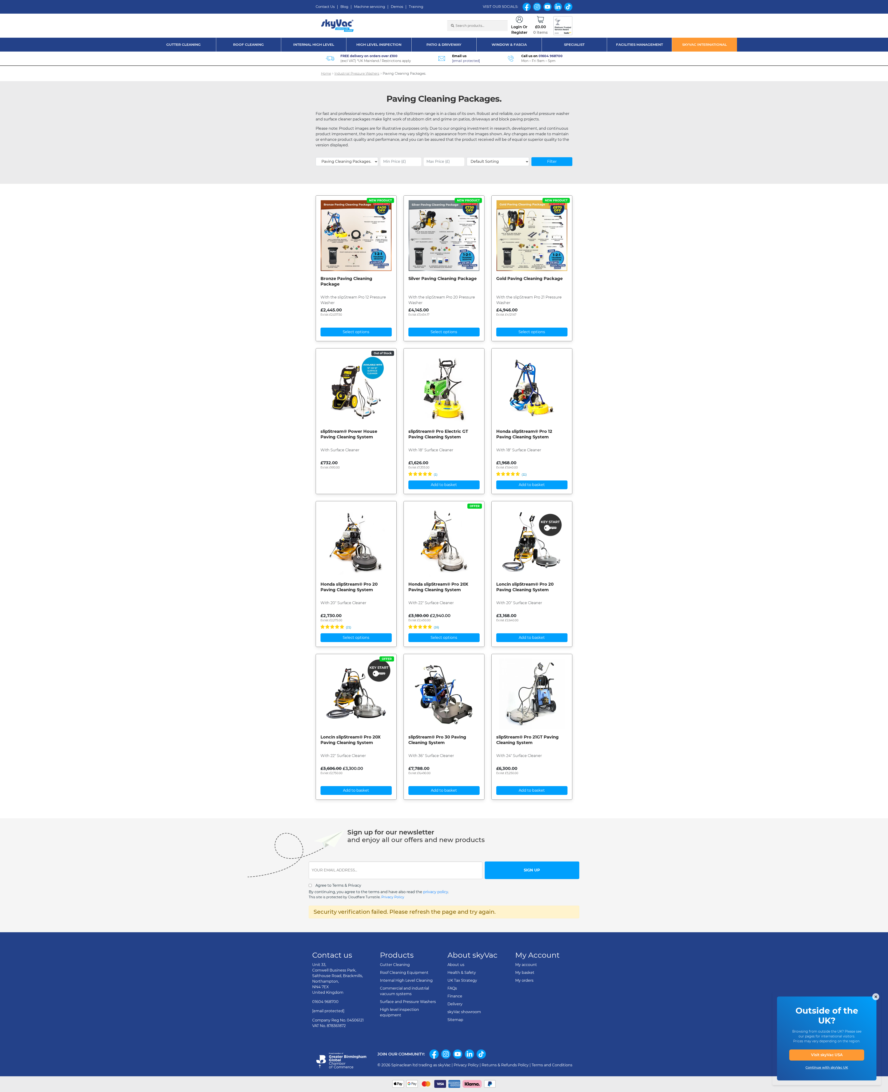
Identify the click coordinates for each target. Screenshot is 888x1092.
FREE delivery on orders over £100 (369, 56)
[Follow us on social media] (434, 1054)
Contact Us (325, 6)
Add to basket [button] (444, 485)
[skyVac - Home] (338, 25)
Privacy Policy (392, 897)
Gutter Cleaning (183, 44)
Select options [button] (356, 332)
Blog (344, 6)
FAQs (452, 988)
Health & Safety (461, 972)
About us (455, 965)
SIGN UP (532, 870)
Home (326, 73)
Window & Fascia (509, 44)
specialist (574, 44)
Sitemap (455, 1020)
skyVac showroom (464, 1012)
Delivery (454, 1004)
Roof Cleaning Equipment (404, 972)
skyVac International (704, 44)
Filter (552, 161)
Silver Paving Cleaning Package (442, 278)
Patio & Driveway (443, 44)
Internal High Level (313, 44)
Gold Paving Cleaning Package (529, 278)
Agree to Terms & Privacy (338, 885)
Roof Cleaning (248, 44)
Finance (454, 996)
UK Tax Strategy (462, 980)
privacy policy (435, 892)
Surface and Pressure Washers (408, 1002)
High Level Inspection (378, 44)
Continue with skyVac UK (826, 1067)
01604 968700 (551, 56)
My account (526, 965)
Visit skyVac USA (827, 1055)
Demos (397, 6)
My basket (524, 972)
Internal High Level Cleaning (406, 980)
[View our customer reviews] (562, 25)
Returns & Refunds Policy (505, 1065)
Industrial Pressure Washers (356, 73)
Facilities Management (639, 44)
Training (416, 6)
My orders (524, 980)
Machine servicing (369, 6)
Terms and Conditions (552, 1065)
